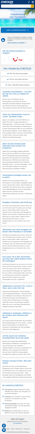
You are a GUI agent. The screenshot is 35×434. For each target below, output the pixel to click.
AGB (12, 429)
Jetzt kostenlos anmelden (16, 42)
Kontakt (7, 429)
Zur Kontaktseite (17, 423)
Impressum (27, 429)
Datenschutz (18, 429)
